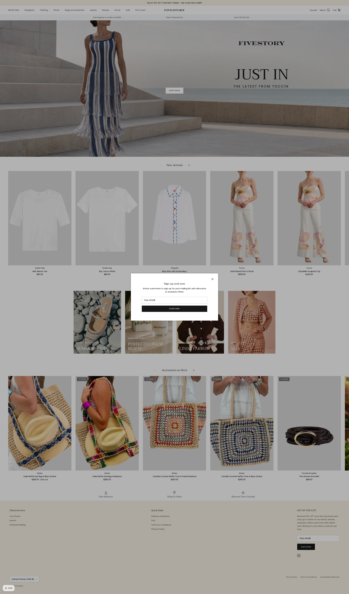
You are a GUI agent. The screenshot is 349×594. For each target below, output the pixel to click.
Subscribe (174, 308)
